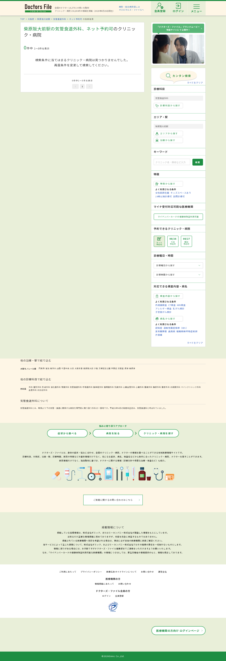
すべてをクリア (195, 82)
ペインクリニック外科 (191, 387)
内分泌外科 (42, 390)
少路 (96, 368)
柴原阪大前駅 (43, 19)
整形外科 (37, 387)
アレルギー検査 (163, 308)
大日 (72, 368)
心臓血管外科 (129, 387)
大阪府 (31, 19)
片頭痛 (158, 334)
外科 (31, 387)
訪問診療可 (179, 196)
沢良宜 (121, 368)
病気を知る (113, 433)
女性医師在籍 (162, 192)
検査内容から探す (170, 296)
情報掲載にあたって (104, 583)
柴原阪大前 (88, 368)
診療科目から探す (170, 105)
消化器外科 (56, 387)
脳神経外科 (98, 387)
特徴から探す (167, 183)
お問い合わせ (147, 571)
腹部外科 (166, 387)
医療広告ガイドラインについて (121, 571)
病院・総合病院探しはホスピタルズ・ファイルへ (131, 8)
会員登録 (119, 595)
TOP (22, 19)
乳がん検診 (178, 308)
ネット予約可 (75, 19)
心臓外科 (140, 387)
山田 (59, 368)
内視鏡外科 (175, 387)
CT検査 (172, 305)
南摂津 (132, 368)
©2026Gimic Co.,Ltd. (113, 656)
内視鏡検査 (161, 305)
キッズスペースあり (181, 192)
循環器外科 (109, 387)
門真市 (42, 368)
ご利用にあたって (67, 571)
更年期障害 (161, 331)
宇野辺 (114, 368)
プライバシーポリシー (91, 571)
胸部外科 (157, 387)
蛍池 (47, 368)
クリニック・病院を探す (159, 433)
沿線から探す (167, 140)
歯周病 (171, 331)
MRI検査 (181, 305)
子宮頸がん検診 (163, 312)
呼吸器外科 (87, 387)
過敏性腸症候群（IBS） (176, 327)
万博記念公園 (105, 368)
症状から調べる (67, 433)
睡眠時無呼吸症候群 (187, 331)
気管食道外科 (59, 19)
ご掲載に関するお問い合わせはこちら (113, 499)
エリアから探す (169, 133)
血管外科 (33, 390)
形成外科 (46, 387)
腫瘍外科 (148, 387)
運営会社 (162, 571)
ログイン (106, 595)
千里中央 (65, 368)
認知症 (158, 327)
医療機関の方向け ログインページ (177, 631)
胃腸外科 (65, 387)
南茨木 (53, 368)
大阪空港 (79, 368)
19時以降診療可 (163, 196)
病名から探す (167, 318)
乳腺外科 (118, 387)
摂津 (127, 368)
